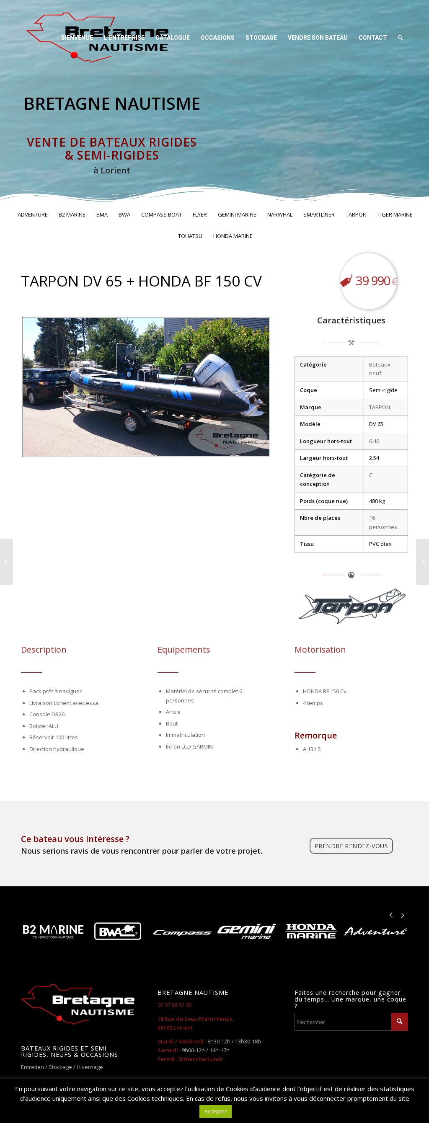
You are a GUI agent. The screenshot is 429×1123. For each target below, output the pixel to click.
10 (146, 448)
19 (206, 448)
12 (160, 448)
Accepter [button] (215, 1111)
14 (173, 448)
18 (200, 448)
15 (180, 448)
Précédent (39, 387)
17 (193, 448)
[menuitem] (77, 37)
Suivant (252, 387)
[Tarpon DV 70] (422, 562)
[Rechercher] (400, 37)
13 (166, 448)
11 (153, 448)
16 (186, 448)
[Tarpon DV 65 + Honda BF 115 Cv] (6, 562)
